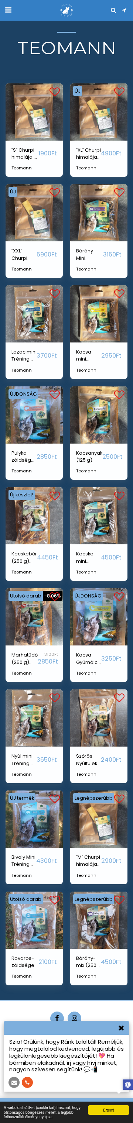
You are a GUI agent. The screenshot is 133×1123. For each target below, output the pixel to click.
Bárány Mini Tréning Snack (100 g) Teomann (88, 254)
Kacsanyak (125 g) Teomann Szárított (89, 456)
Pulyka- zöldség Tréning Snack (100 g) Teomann (24, 456)
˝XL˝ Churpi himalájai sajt (88, 154)
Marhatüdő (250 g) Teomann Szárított (24, 658)
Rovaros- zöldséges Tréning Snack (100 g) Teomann (24, 962)
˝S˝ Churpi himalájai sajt (22, 154)
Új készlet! (21, 494)
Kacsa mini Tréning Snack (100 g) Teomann (88, 355)
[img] (34, 112)
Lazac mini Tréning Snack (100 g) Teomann (24, 355)
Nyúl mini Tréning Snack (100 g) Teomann (24, 759)
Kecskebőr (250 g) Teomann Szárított (24, 557)
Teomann (21, 168)
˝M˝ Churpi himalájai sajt (88, 861)
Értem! (108, 1110)
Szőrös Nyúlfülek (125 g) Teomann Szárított (87, 759)
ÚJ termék (22, 798)
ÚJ (78, 90)
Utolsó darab (25, 595)
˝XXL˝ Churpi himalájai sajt (22, 254)
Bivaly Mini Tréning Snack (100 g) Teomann (23, 861)
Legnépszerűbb (94, 798)
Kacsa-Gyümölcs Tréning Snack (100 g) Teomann (88, 658)
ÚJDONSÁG (23, 393)
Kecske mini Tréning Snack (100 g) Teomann (87, 557)
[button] (8, 10)
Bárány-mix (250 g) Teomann (87, 962)
